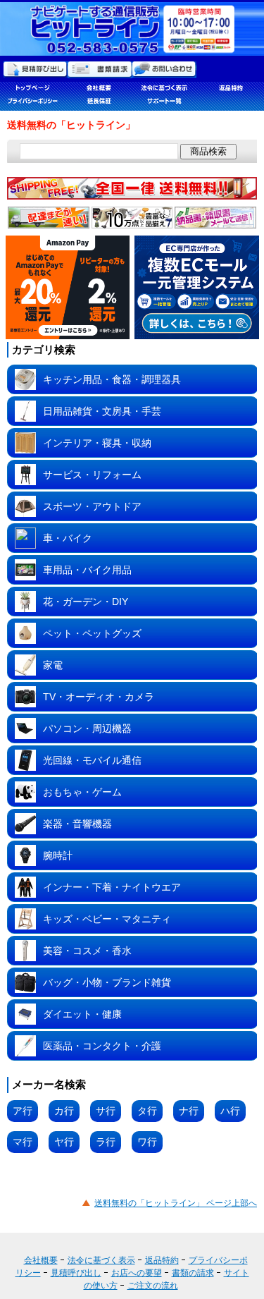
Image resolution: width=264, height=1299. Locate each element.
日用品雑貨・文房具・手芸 (102, 411)
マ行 (22, 1141)
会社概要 (41, 1260)
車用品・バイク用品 (87, 569)
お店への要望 (136, 1273)
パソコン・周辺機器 (87, 728)
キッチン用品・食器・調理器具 (112, 379)
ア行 (22, 1110)
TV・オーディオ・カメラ (98, 696)
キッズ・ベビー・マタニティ (107, 919)
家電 (53, 665)
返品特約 (162, 1260)
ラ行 (105, 1141)
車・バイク (67, 538)
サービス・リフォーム (92, 474)
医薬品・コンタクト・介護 (102, 1045)
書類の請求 (193, 1273)
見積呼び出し (76, 1273)
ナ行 (189, 1110)
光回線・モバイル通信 (92, 760)
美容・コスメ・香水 (87, 950)
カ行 (64, 1110)
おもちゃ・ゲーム (82, 792)
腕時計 (58, 855)
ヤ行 (64, 1141)
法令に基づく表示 (101, 1260)
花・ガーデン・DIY (85, 601)
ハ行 (230, 1110)
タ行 (147, 1110)
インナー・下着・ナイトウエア (112, 887)
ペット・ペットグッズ (92, 633)
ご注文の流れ (152, 1286)
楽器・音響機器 (77, 823)
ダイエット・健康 (82, 1014)
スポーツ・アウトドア (92, 506)
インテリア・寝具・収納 (97, 443)
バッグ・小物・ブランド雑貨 (107, 982)
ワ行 (147, 1141)
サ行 (105, 1110)
